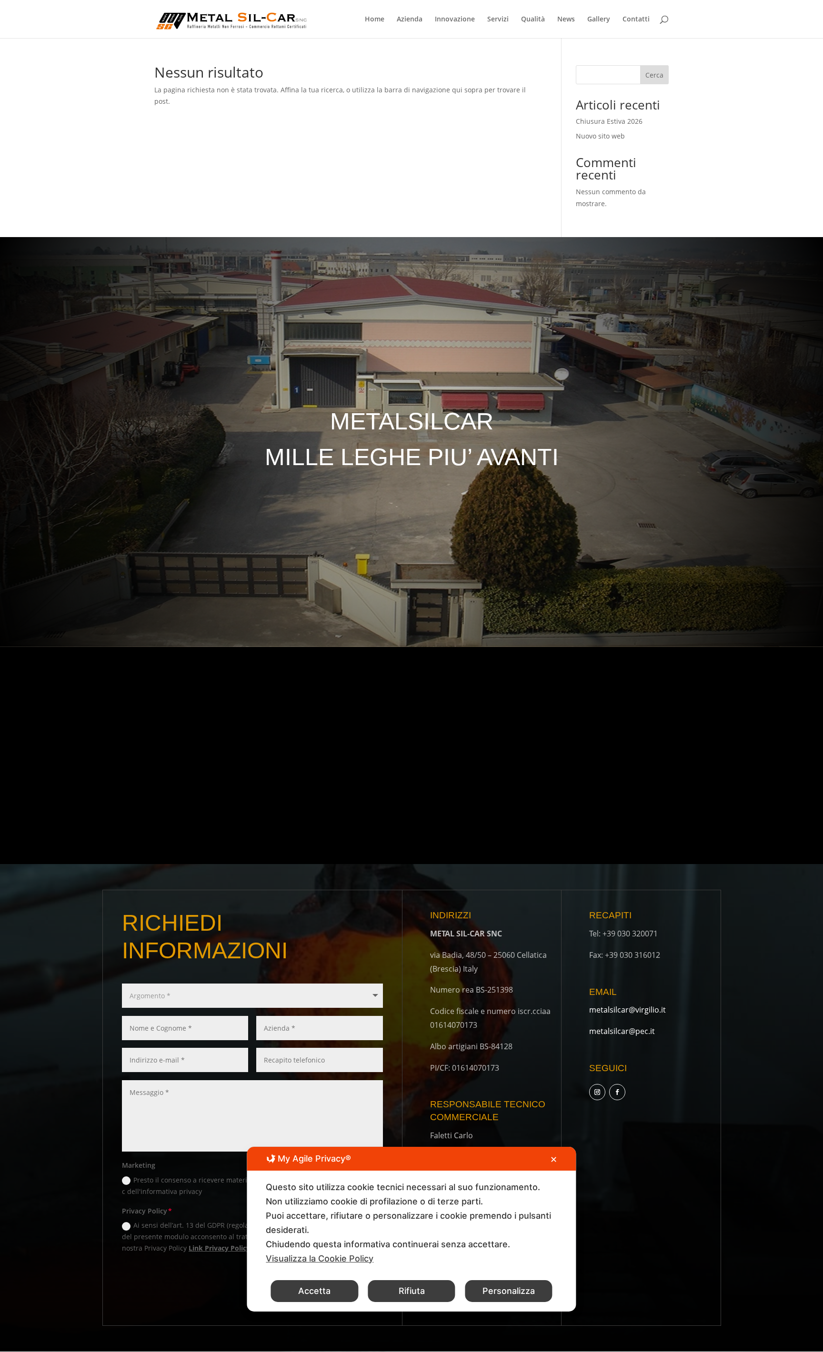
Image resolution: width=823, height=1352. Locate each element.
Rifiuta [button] (412, 1291)
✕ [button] (553, 1159)
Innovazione (455, 19)
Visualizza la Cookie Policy (319, 1258)
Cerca (654, 75)
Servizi (498, 19)
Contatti (636, 19)
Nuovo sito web (600, 135)
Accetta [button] (314, 1291)
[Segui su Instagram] (597, 1092)
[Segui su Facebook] (617, 1092)
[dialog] (411, 1229)
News (566, 19)
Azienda (409, 19)
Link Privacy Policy (219, 1248)
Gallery (598, 19)
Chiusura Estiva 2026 (609, 121)
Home (374, 19)
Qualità (533, 19)
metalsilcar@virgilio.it (627, 1009)
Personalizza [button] (508, 1291)
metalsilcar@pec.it (622, 1031)
